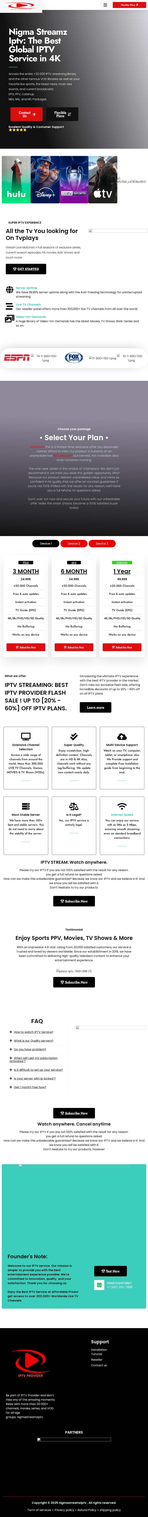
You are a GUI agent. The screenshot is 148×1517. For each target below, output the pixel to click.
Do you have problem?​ (30, 1049)
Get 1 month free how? (30, 1087)
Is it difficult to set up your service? (38, 1070)
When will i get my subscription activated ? (34, 1059)
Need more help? (119, 1283)
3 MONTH (26, 571)
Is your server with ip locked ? (35, 1078)
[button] (105, 5)
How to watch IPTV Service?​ (33, 1032)
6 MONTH (74, 571)
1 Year (122, 571)
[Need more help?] (99, 1285)
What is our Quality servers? (33, 1041)
